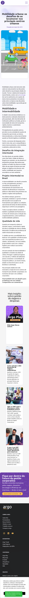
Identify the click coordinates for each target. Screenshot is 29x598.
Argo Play (5, 555)
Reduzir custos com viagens (10, 575)
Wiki (4, 566)
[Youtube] (12, 533)
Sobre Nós (5, 518)
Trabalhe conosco (7, 526)
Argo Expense (6, 544)
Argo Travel (6, 542)
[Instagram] (4, 533)
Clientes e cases (7, 524)
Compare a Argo (7, 528)
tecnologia (22, 95)
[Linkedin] (8, 533)
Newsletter (5, 564)
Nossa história (6, 522)
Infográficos (6, 561)
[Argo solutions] (3, 3)
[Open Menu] (26, 2)
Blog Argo (5, 557)
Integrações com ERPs (9, 546)
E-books (5, 559)
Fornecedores (6, 520)
